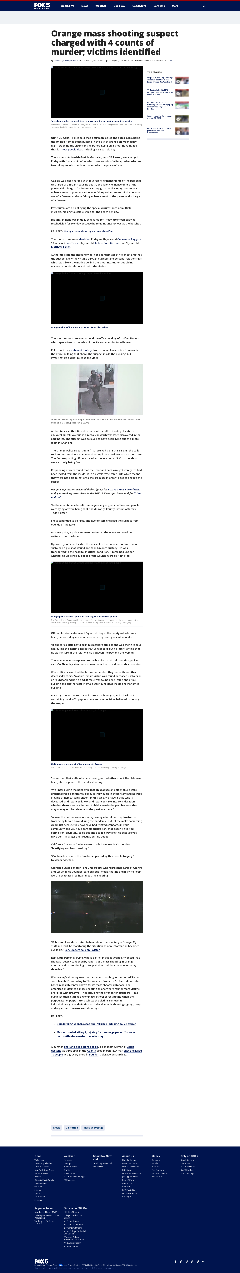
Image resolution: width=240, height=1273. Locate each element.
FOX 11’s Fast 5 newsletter (123, 489)
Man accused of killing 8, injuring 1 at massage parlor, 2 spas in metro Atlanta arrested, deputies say (96, 1034)
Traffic (67, 1170)
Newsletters (39, 1196)
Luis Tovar (72, 243)
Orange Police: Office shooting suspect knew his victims (79, 327)
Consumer (156, 1160)
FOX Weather (70, 1180)
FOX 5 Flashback (188, 1166)
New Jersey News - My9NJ (46, 1212)
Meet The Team (129, 1163)
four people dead (72, 149)
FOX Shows (127, 1170)
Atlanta (91, 1050)
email (203, 1261)
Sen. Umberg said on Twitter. (82, 950)
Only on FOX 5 (189, 1156)
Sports (37, 1193)
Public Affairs (128, 1180)
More (175, 6)
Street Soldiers (187, 1160)
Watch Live (39, 1160)
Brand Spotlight (188, 1173)
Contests (126, 1186)
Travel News (69, 1173)
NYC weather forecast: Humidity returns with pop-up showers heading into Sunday (160, 105)
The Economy (158, 1170)
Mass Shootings (93, 1127)
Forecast (68, 1160)
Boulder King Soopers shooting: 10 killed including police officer (96, 1024)
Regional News (43, 1208)
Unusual (38, 1186)
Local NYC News (41, 1166)
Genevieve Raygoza (129, 239)
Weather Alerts (70, 1166)
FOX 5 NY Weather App (74, 1176)
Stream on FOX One (76, 1208)
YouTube (192, 1261)
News (100, 60)
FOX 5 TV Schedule (130, 1166)
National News (41, 1173)
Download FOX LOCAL (132, 1173)
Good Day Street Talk (102, 1163)
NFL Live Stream (71, 1212)
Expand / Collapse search (204, 6)
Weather (69, 1156)
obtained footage (81, 350)
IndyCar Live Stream (73, 1228)
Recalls (155, 1163)
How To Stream (129, 1160)
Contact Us (127, 1183)
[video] (182, 80)
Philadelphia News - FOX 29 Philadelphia (46, 1216)
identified (84, 239)
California (72, 1127)
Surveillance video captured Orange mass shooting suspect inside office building (91, 121)
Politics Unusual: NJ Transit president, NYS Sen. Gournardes (159, 130)
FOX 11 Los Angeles (88, 60)
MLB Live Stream (71, 1221)
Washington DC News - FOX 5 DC (44, 1222)
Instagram (181, 1261)
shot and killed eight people (81, 1046)
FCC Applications (129, 1193)
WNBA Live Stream (72, 1243)
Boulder (93, 1054)
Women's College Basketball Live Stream (74, 1238)
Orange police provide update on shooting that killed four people (84, 616)
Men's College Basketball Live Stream (75, 1232)
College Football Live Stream (73, 1216)
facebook (175, 1261)
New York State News (44, 1170)
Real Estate (157, 1176)
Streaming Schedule (43, 1163)
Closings (67, 1163)
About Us (128, 1156)
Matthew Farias (60, 247)
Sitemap (38, 1200)
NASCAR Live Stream (73, 1224)
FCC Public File (128, 1190)
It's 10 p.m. (127, 1196)
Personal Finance (159, 1173)
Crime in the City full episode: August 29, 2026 (160, 117)
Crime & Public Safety (44, 1180)
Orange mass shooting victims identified (88, 231)
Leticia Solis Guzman (107, 243)
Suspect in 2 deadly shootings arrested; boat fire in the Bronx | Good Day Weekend (160, 79)
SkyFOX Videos (187, 1170)
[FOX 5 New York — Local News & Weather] (43, 6)
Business (156, 1166)
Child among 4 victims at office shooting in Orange (76, 764)
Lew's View (186, 1163)
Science (37, 1190)
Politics (37, 1176)
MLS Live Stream (71, 1246)
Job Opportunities (130, 1176)
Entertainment (40, 1183)
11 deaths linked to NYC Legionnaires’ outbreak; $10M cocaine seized (160, 92)
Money (156, 1156)
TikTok (186, 1261)
